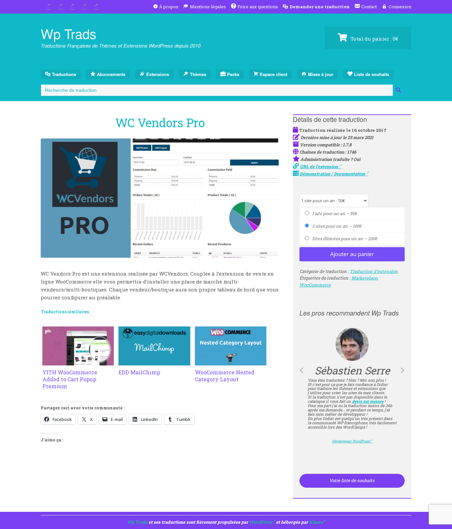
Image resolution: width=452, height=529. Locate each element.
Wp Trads (68, 33)
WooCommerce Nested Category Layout (224, 376)
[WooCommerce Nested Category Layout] (230, 361)
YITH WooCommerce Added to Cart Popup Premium (69, 379)
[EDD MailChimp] (154, 361)
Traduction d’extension (374, 271)
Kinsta (316, 522)
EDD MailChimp (139, 372)
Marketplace (364, 278)
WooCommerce (315, 285)
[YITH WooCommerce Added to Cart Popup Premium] (78, 361)
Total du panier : (373, 38)
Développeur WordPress (352, 435)
